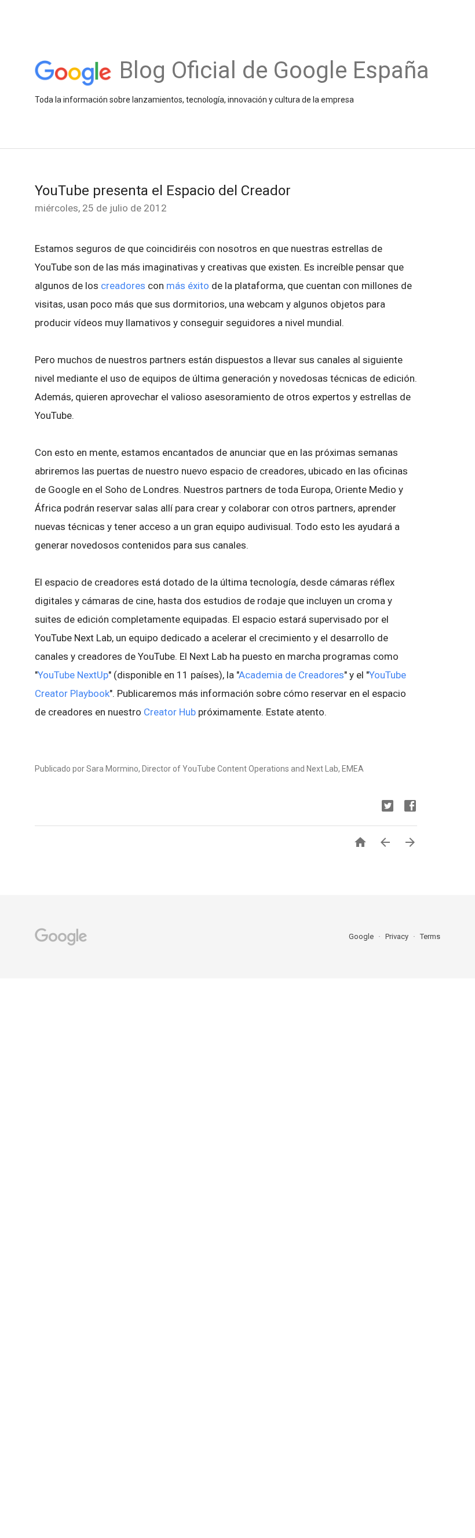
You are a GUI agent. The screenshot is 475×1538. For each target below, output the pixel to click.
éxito (198, 285)
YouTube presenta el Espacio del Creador (163, 190)
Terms (430, 936)
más (175, 285)
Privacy (397, 936)
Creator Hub (170, 712)
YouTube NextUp (73, 675)
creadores (123, 285)
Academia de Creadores (291, 675)
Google (362, 936)
